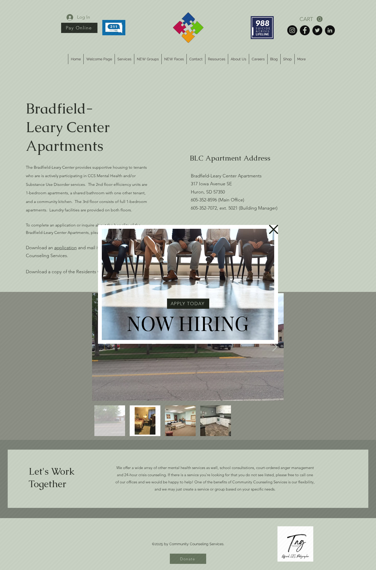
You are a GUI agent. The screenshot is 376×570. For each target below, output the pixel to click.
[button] (273, 229)
